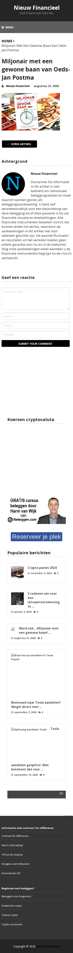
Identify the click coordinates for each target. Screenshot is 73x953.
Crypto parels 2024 (42, 568)
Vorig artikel (20, 144)
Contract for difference (15, 836)
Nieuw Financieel (37, 7)
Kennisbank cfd (11, 873)
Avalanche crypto (12, 905)
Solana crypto (10, 915)
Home (7, 41)
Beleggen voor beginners (16, 896)
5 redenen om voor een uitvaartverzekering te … (44, 599)
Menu (9, 27)
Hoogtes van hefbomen (16, 864)
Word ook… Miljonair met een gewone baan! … (39, 630)
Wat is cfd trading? (12, 845)
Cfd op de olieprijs (12, 854)
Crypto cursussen (12, 924)
